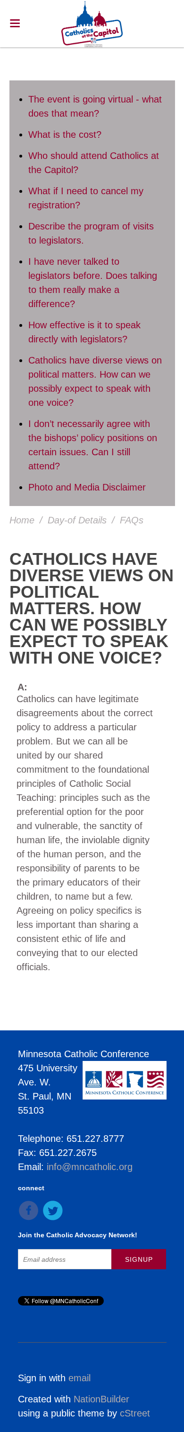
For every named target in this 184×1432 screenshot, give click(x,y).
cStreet (135, 1413)
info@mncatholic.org (90, 1167)
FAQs (131, 520)
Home (21, 520)
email (79, 1378)
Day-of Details (77, 520)
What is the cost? (64, 134)
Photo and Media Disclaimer (87, 487)
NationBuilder (101, 1399)
